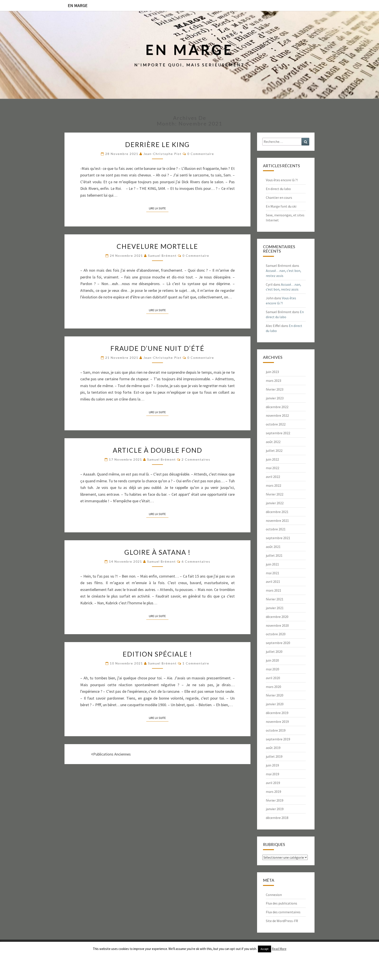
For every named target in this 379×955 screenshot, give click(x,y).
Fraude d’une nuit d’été (157, 348)
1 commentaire (195, 663)
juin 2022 (272, 459)
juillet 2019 (274, 756)
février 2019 (274, 800)
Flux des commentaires (283, 912)
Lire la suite (158, 208)
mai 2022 (272, 468)
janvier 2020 (275, 704)
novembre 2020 (277, 625)
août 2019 (273, 747)
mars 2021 (273, 590)
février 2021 (274, 599)
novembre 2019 (277, 721)
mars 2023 (273, 380)
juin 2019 (272, 765)
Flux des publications (281, 903)
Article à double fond (157, 450)
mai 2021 (272, 573)
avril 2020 (273, 678)
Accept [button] (264, 949)
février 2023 (274, 389)
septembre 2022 (278, 433)
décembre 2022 (277, 407)
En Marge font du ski (281, 206)
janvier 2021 (275, 608)
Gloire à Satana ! (157, 552)
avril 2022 (273, 476)
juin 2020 (272, 660)
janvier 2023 (275, 398)
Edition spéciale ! (157, 654)
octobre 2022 (276, 424)
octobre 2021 (276, 529)
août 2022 (273, 442)
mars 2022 (273, 485)
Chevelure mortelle (157, 246)
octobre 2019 (276, 730)
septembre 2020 (278, 643)
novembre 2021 (277, 520)
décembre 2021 (277, 512)
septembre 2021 (278, 538)
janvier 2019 (275, 809)
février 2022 (274, 494)
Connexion (274, 894)
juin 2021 (272, 564)
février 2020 (274, 695)
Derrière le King (157, 144)
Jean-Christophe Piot (162, 154)
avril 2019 (273, 783)
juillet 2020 (274, 651)
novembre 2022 (277, 415)
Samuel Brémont (162, 255)
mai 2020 (272, 669)
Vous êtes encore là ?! (282, 180)
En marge (78, 5)
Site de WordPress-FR (282, 921)
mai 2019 (272, 774)
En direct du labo (278, 189)
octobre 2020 (276, 634)
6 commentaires (196, 561)
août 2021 (273, 546)
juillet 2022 (274, 450)
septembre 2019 (278, 739)
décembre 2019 (277, 713)
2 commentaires (196, 459)
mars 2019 (273, 791)
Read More (279, 949)
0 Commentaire (200, 154)
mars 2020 (273, 686)
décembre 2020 (277, 616)
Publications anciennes (112, 754)
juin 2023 (272, 372)
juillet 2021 (274, 555)
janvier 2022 (275, 503)
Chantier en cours (279, 197)
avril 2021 (273, 581)
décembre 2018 (277, 817)
